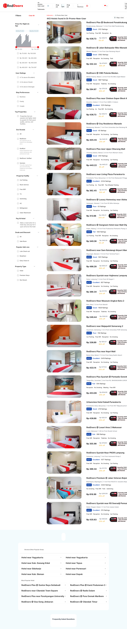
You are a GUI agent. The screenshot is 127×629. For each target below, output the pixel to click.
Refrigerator (23, 208)
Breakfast (23, 256)
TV (21, 194)
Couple (22, 106)
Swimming (23, 199)
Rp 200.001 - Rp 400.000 (28, 63)
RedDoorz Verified (26, 158)
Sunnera (22, 163)
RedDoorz (23, 138)
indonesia (50, 15)
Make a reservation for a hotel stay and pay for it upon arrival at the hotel (28, 225)
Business (22, 97)
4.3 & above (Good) (26, 82)
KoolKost (22, 148)
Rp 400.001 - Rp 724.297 (28, 67)
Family (22, 101)
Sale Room (23, 241)
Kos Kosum (23, 280)
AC (21, 203)
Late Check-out (25, 251)
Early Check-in (24, 260)
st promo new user (61, 15)
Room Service (24, 185)
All (20, 134)
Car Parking (23, 180)
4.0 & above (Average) (27, 87)
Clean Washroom (25, 213)
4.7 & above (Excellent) (27, 77)
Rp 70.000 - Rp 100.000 (28, 53)
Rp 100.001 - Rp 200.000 (28, 58)
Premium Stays (25, 275)
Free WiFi (23, 189)
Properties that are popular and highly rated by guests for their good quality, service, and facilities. (28, 120)
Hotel (21, 270)
